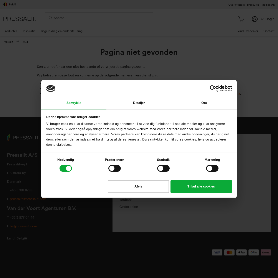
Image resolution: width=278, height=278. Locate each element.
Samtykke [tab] (73, 103)
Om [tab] (204, 103)
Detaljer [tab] (139, 103)
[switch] (114, 168)
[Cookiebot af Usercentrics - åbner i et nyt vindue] (213, 88)
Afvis (138, 186)
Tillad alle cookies (201, 186)
